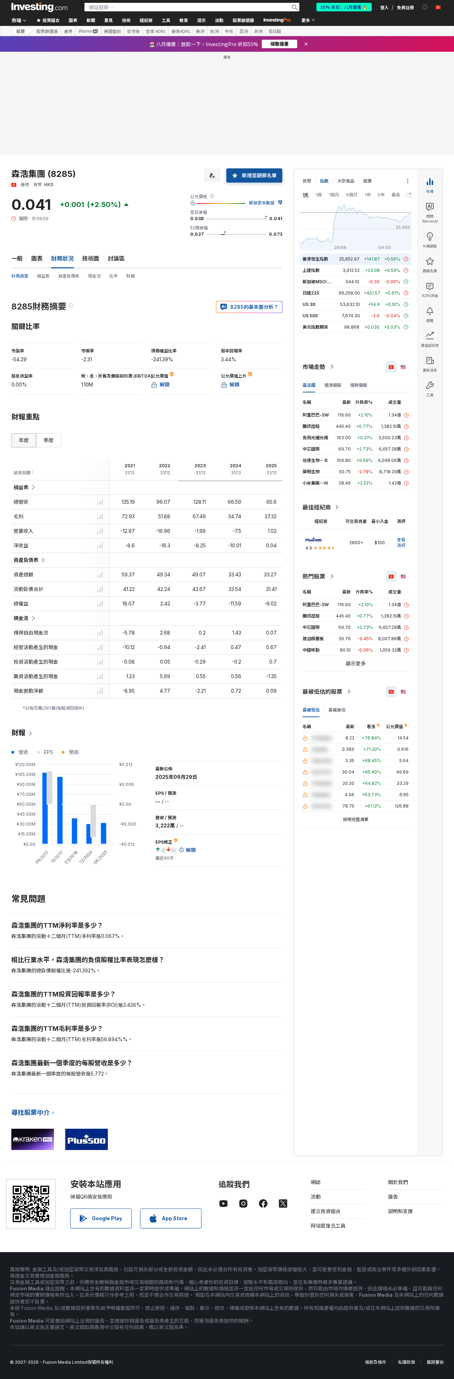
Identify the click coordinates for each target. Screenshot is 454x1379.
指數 (324, 78)
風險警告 (435, 1259)
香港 (68, 31)
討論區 (116, 156)
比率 (113, 173)
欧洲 (214, 31)
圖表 (37, 156)
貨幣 (307, 78)
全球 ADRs (155, 31)
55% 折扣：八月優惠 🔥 (344, 7)
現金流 (94, 173)
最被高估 (336, 607)
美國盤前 (112, 31)
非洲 (258, 31)
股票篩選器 (243, 20)
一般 (17, 156)
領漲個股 (332, 282)
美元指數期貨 (315, 224)
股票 (20, 31)
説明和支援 (400, 1109)
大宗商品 (345, 78)
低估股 (274, 31)
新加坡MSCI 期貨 (319, 179)
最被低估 (311, 607)
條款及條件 (375, 1259)
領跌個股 (358, 282)
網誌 (316, 1080)
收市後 (133, 31)
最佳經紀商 (317, 404)
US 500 (310, 213)
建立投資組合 (325, 1109)
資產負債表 (68, 173)
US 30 (309, 202)
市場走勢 (314, 264)
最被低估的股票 (322, 589)
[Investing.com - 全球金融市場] (39, 7)
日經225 (311, 190)
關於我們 (398, 1080)
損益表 (43, 173)
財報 (130, 173)
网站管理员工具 (328, 1123)
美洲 (200, 31)
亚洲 (243, 31)
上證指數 (311, 168)
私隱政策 (406, 1259)
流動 (316, 1094)
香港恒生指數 (315, 156)
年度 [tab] (24, 338)
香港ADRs (180, 31)
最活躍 (309, 282)
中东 (229, 31)
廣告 (393, 1094)
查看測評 (401, 440)
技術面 (90, 156)
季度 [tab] (49, 338)
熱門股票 (314, 474)
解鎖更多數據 (262, 100)
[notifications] (425, 7)
